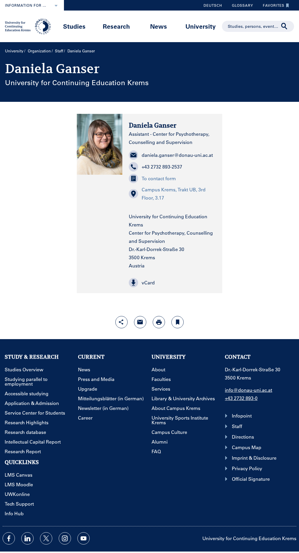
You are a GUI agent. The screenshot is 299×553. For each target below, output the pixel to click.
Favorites (271, 7)
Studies (74, 26)
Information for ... (25, 5)
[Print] (159, 322)
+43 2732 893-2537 (162, 167)
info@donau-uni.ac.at (248, 390)
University (200, 26)
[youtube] (83, 538)
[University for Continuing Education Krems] (28, 25)
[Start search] (284, 26)
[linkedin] (27, 538)
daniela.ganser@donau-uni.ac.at (177, 155)
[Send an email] (140, 322)
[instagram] (65, 538)
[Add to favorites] (177, 322)
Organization (39, 50)
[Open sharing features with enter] (121, 322)
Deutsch (213, 5)
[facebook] (9, 538)
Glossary (240, 7)
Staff (59, 50)
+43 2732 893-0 (241, 398)
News (158, 26)
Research (116, 26)
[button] (172, 282)
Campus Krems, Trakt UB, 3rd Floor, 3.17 (174, 193)
